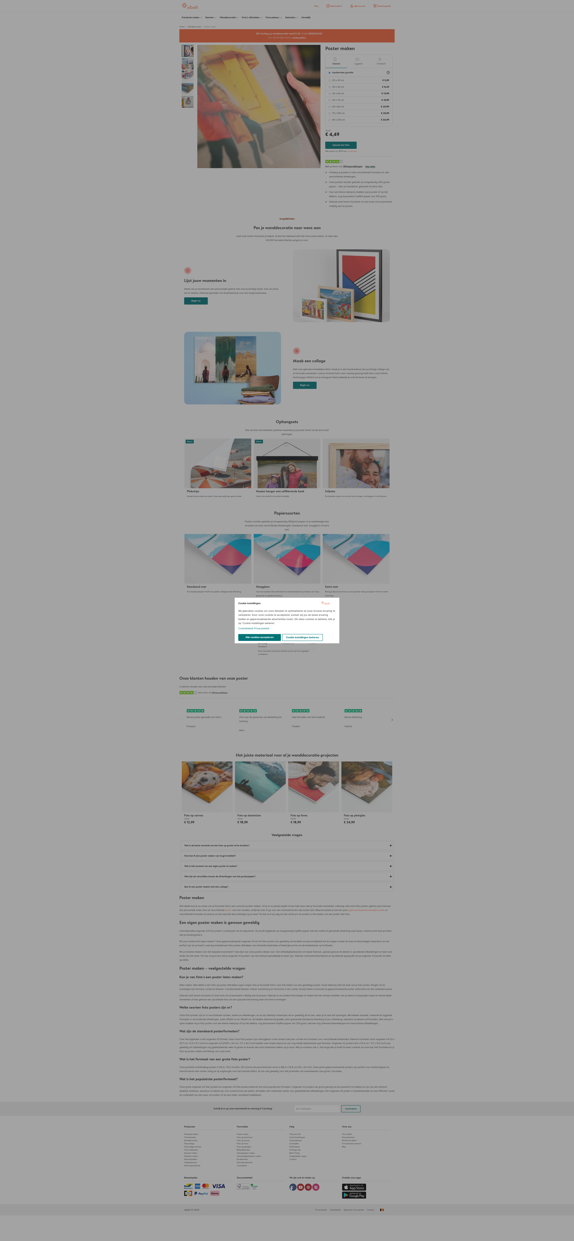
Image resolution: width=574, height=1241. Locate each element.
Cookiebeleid (245, 628)
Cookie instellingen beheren (302, 637)
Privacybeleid (261, 628)
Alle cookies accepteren (259, 637)
